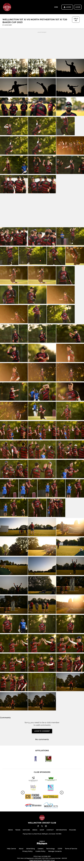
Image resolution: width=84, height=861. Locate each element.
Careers (40, 849)
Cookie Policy (40, 851)
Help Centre (11, 849)
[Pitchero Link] (42, 844)
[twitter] (42, 826)
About (21, 849)
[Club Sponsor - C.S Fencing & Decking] (33, 797)
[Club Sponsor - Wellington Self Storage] (51, 779)
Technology (50, 849)
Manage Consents (55, 851)
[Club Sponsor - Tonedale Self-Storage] (51, 797)
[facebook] (38, 826)
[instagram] (46, 826)
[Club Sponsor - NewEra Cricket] (51, 788)
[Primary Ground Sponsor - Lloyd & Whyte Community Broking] (33, 788)
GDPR (60, 849)
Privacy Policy (27, 851)
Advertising (30, 849)
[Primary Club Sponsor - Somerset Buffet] (33, 779)
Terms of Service (71, 849)
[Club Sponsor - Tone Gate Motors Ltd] (33, 805)
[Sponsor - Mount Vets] (51, 805)
